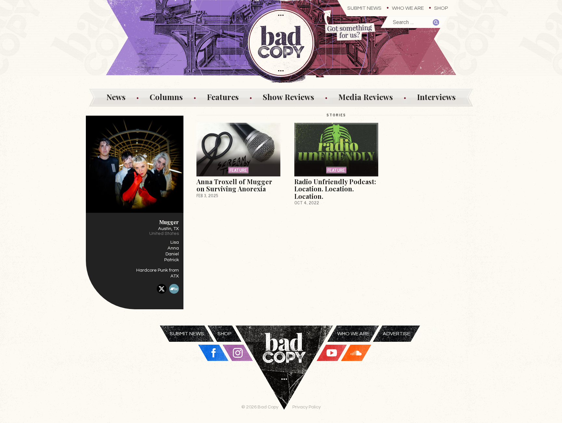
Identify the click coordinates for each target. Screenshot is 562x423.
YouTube (331, 353)
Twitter (162, 289)
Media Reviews (365, 97)
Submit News (364, 8)
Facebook (213, 353)
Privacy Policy (306, 406)
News (116, 97)
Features (223, 97)
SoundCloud (356, 353)
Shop (441, 8)
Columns (166, 97)
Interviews (436, 97)
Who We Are (408, 8)
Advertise (396, 333)
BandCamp (174, 289)
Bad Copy (284, 374)
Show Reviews (288, 97)
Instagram (237, 353)
